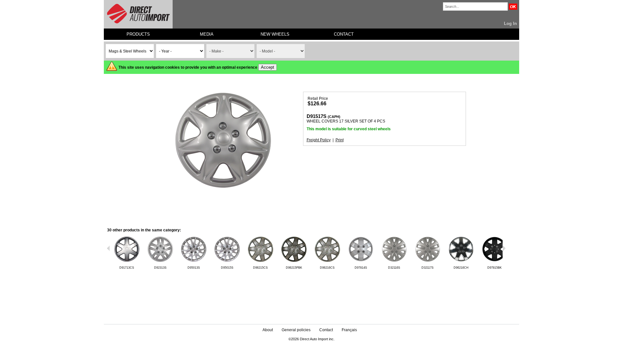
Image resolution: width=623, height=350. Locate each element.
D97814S (361, 267)
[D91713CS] (127, 261)
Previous (108, 248)
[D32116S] (394, 261)
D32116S (394, 267)
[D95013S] (194, 261)
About (268, 330)
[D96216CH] (461, 261)
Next (504, 248)
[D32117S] (428, 261)
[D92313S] (160, 261)
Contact (326, 330)
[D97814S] (361, 261)
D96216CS (327, 267)
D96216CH (461, 267)
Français (349, 330)
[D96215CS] (261, 261)
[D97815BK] (494, 261)
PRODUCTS (138, 34)
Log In (510, 23)
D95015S (227, 267)
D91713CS (126, 267)
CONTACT (344, 34)
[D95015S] (227, 261)
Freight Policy (319, 140)
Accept (267, 67)
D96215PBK (294, 267)
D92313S (160, 267)
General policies (296, 330)
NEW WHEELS (275, 34)
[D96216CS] (327, 261)
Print (340, 140)
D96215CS (260, 267)
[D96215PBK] (294, 261)
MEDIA (207, 34)
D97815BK (494, 267)
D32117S (427, 267)
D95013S (194, 267)
